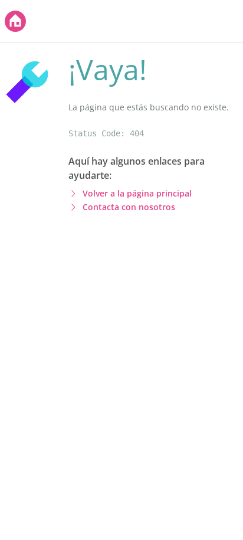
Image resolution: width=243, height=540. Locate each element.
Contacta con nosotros (129, 206)
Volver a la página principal (137, 193)
